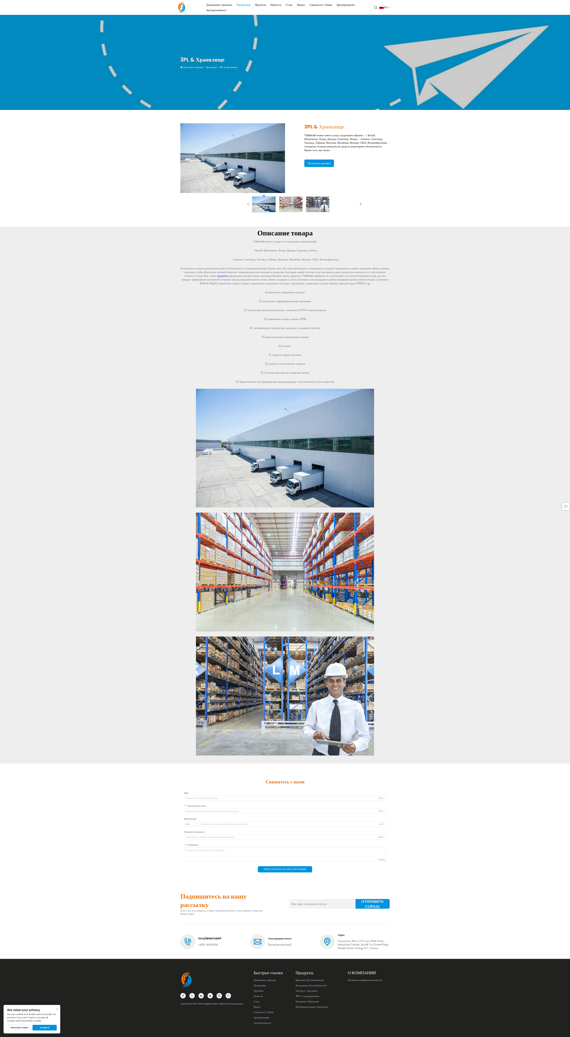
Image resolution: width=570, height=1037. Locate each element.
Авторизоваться (216, 10)
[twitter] (192, 995)
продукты (223, 276)
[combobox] (191, 824)
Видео (301, 5)
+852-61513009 (208, 945)
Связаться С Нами (320, 5)
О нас (289, 5)
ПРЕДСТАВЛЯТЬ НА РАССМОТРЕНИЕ (285, 869)
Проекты (260, 5)
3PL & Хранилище (228, 67)
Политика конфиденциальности (365, 980)
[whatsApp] (228, 995)
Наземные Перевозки (307, 1001)
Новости (275, 5)
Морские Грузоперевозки (310, 980)
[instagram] (219, 995)
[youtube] (210, 995)
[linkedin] (201, 995)
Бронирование (346, 5)
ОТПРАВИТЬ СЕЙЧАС (372, 904)
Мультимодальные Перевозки (312, 1007)
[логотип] (181, 7)
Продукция (243, 5)
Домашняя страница (219, 5)
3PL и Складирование (307, 996)
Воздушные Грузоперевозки (311, 985)
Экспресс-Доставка (306, 991)
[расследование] (565, 506)
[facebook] (183, 995)
